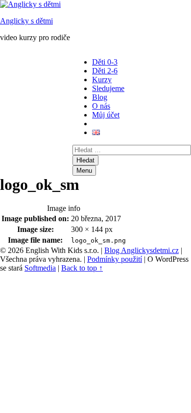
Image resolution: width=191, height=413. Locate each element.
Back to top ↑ (82, 268)
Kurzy (102, 79)
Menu (84, 170)
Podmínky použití (114, 259)
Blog (99, 97)
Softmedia (40, 268)
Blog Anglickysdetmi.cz (141, 250)
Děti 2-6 (105, 71)
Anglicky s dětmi (26, 21)
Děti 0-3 (105, 62)
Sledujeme (108, 88)
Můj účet (105, 115)
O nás (101, 106)
